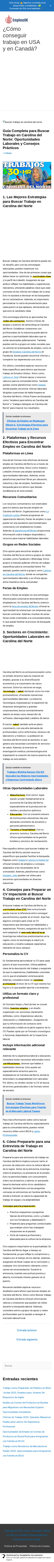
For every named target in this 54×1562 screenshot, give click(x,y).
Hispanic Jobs (10, 875)
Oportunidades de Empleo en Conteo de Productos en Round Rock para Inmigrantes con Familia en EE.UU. (25, 1436)
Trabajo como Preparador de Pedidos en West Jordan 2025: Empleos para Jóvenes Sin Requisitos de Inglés (27, 1393)
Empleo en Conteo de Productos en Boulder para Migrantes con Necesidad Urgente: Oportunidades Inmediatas (25, 1407)
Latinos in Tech (11, 377)
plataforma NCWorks (26, 530)
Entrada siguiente (27, 1339)
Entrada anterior (27, 1330)
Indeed (41, 384)
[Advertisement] (27, 82)
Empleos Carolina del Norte (27, 351)
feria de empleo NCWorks (25, 606)
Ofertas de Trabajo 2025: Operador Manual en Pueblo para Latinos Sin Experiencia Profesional (27, 1422)
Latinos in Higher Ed (38, 860)
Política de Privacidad (15, 1546)
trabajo (8, 153)
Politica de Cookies (40, 1546)
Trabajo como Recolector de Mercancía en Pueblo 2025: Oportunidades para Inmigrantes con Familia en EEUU (27, 1451)
